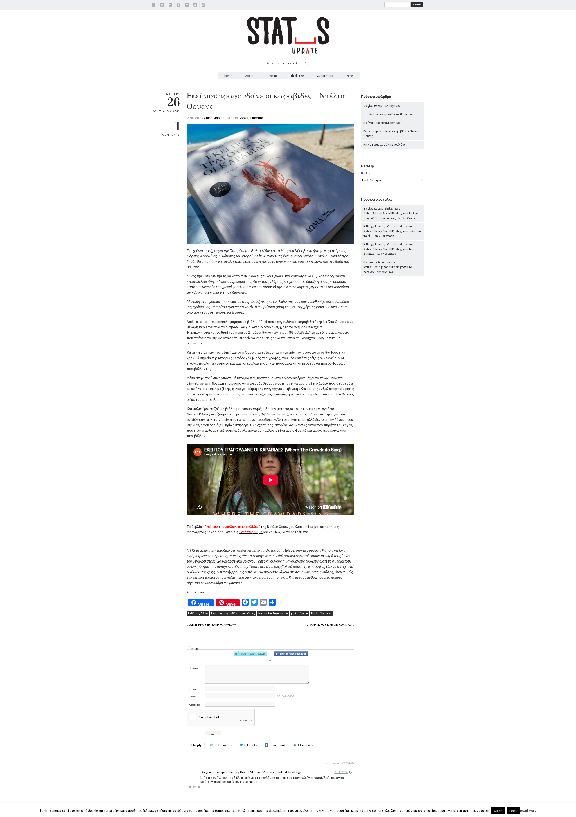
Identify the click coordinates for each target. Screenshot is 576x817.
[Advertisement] (392, 368)
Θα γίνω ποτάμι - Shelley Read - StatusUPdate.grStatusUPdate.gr (251, 772)
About (249, 75)
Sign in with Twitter (250, 653)
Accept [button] (498, 811)
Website (194, 705)
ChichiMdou (213, 117)
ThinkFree (297, 75)
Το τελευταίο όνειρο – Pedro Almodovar (388, 114)
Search (417, 4)
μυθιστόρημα (299, 613)
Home (228, 75)
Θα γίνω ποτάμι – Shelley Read (382, 106)
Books (243, 117)
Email (192, 696)
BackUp (366, 173)
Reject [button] (513, 811)
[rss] (195, 5)
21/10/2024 (341, 772)
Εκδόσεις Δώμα (198, 613)
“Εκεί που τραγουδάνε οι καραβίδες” (231, 526)
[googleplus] (178, 5)
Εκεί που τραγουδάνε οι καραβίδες (233, 613)
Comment (195, 668)
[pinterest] (170, 5)
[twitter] (162, 5)
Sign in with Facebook (291, 653)
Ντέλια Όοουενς (321, 613)
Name (192, 689)
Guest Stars (325, 75)
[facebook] (153, 5)
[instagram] (203, 5)
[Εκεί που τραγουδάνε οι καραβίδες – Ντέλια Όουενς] (270, 243)
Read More (528, 810)
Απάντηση (195, 786)
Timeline (272, 75)
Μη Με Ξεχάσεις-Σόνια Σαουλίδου (212, 625)
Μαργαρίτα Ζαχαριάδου (273, 613)
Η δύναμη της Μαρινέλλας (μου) (329, 625)
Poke (349, 75)
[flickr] (187, 5)
